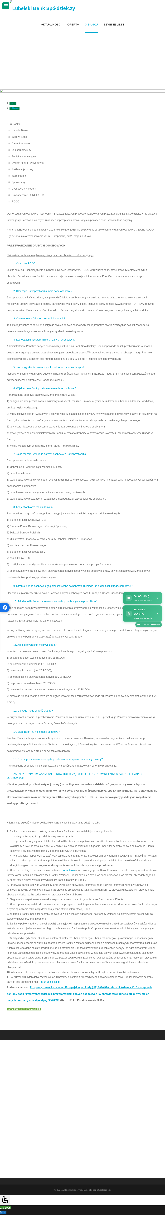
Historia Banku (20, 130)
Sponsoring (18, 182)
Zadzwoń (5, 1207)
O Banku (91, 24)
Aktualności (51, 24)
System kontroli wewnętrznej (28, 162)
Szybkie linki (114, 24)
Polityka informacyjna (24, 156)
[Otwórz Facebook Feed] (5, 607)
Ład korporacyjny (21, 150)
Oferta (73, 24)
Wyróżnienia (19, 175)
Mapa (3, 1212)
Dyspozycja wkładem (24, 188)
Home (13, 103)
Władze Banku (20, 137)
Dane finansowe (21, 143)
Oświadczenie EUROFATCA (28, 195)
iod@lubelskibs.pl (49, 981)
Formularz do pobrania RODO (24, 1009)
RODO (15, 201)
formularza (69, 870)
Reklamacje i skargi (23, 169)
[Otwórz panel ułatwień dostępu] (5, 1200)
